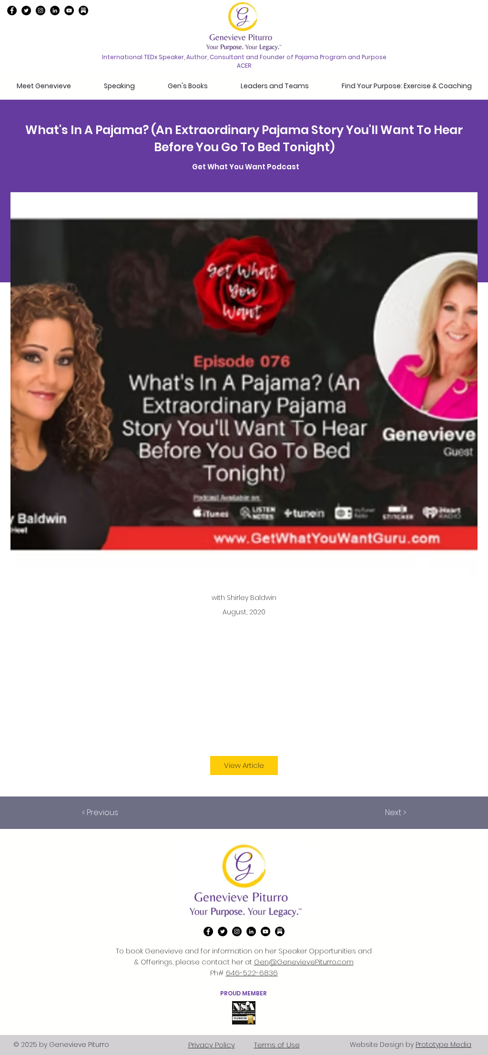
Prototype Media (443, 1044)
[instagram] (40, 10)
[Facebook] (12, 10)
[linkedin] (55, 10)
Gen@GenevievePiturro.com (304, 962)
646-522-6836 (252, 973)
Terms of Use (277, 1045)
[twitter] (26, 10)
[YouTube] (69, 10)
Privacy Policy (211, 1045)
